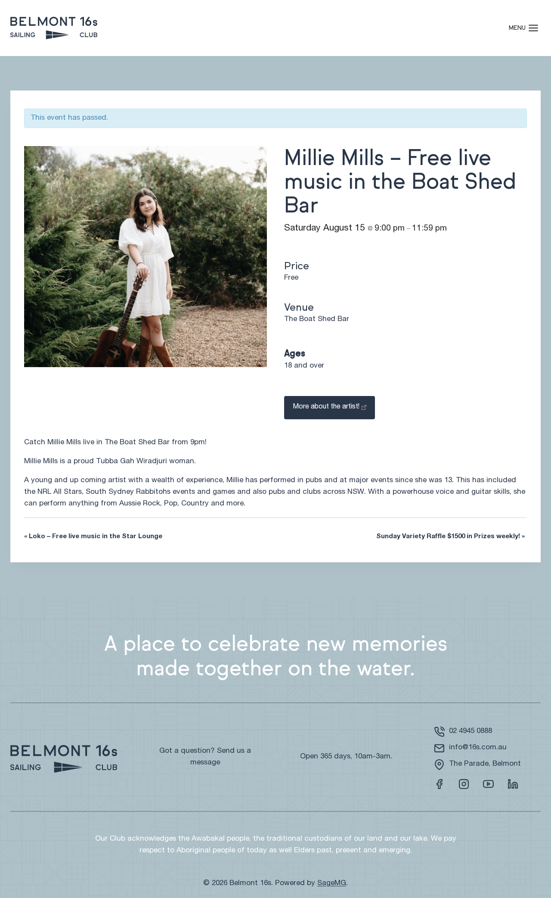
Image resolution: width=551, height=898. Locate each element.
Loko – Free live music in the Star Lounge (93, 536)
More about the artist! (326, 407)
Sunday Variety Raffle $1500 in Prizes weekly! (450, 536)
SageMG (331, 883)
